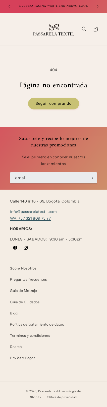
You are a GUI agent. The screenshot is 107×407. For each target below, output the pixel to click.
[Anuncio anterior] (9, 6)
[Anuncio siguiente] (97, 6)
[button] (9, 29)
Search (16, 346)
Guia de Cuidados (25, 302)
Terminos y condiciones (30, 335)
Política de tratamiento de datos (37, 324)
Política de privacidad (61, 397)
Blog (13, 313)
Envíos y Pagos (22, 358)
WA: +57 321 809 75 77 (30, 218)
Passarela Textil (49, 391)
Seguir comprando (54, 103)
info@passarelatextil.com (33, 211)
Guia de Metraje (23, 290)
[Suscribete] (91, 178)
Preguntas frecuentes (28, 279)
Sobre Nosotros (23, 268)
